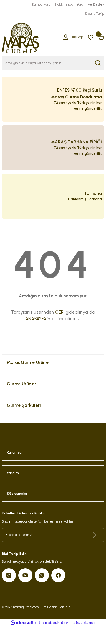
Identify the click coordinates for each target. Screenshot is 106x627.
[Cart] (101, 37)
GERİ (59, 312)
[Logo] (20, 37)
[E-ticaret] (52, 623)
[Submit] (94, 535)
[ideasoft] (22, 623)
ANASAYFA (35, 318)
